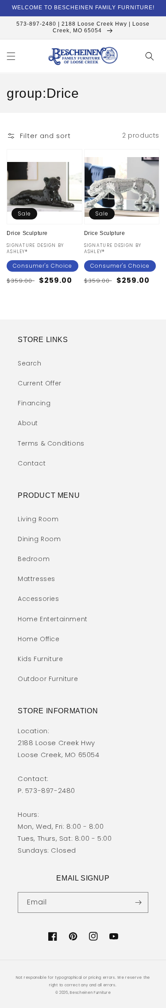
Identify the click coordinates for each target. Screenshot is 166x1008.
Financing (34, 403)
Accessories (38, 598)
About (28, 423)
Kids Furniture (40, 658)
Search (30, 363)
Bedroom (34, 558)
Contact (32, 463)
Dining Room (39, 539)
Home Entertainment (53, 619)
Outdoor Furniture (48, 678)
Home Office (39, 639)
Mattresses (36, 578)
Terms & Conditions (51, 443)
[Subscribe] (138, 902)
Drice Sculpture (27, 233)
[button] (11, 56)
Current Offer (40, 383)
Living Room (38, 519)
